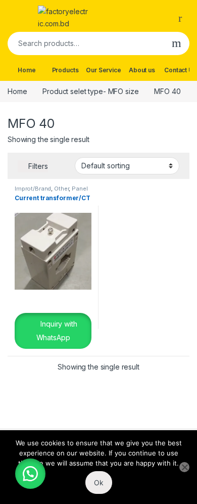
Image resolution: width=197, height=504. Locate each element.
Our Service (103, 70)
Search (176, 43)
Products (65, 70)
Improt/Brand (33, 188)
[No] (184, 467)
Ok (99, 482)
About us (142, 70)
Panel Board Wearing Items (51, 191)
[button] (30, 474)
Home (26, 70)
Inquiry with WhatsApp (56, 330)
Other (61, 188)
